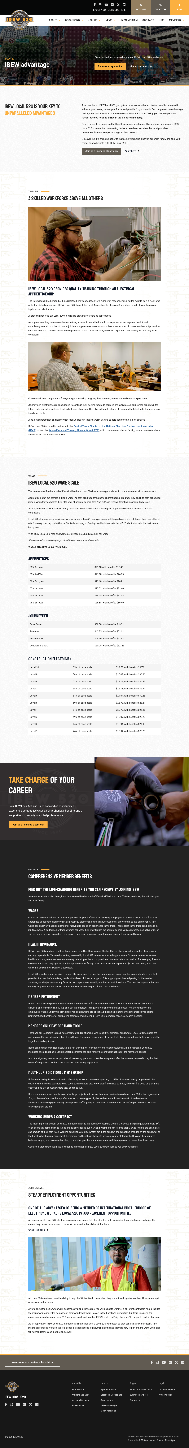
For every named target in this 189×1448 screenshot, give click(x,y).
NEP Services (145, 1440)
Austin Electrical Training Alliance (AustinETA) (74, 430)
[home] (19, 20)
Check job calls (36, 1230)
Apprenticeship (108, 1389)
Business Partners (139, 1395)
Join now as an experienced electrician (32, 1362)
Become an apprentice (110, 66)
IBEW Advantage (109, 1405)
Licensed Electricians (111, 1395)
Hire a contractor (138, 66)
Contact (148, 20)
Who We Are (78, 1389)
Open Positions (108, 1411)
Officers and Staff (80, 1395)
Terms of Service (166, 1389)
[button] (54, 20)
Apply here (130, 151)
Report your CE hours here (109, 10)
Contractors (107, 1400)
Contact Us (135, 1400)
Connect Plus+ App (166, 1440)
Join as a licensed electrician (101, 151)
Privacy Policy (165, 1395)
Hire (161, 20)
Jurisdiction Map (80, 1400)
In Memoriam (129, 20)
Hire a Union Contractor (141, 1389)
